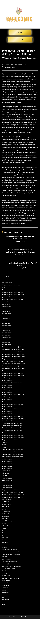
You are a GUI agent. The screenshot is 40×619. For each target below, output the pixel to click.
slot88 (4, 590)
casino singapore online (9, 561)
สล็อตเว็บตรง (5, 473)
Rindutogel (5, 514)
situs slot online (6, 595)
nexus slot (34, 180)
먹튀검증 (4, 547)
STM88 (4, 287)
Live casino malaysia (8, 568)
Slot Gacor (5, 571)
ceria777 (4, 509)
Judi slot (4, 540)
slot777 (8, 114)
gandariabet (6, 297)
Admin (7, 65)
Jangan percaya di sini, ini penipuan (13, 285)
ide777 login (5, 502)
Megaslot (5, 542)
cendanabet (6, 583)
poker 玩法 (5, 564)
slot (3, 597)
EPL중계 (4, 573)
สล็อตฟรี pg (5, 556)
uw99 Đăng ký (6, 559)
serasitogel (5, 516)
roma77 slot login (7, 521)
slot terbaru (5, 599)
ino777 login (5, 506)
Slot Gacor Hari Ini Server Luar (11, 578)
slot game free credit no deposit (12, 566)
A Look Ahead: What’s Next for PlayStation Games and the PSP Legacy (20, 251)
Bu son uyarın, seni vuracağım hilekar (13, 347)
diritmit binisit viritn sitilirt (9, 549)
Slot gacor (5, 525)
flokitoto (4, 442)
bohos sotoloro (6, 306)
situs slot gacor (6, 602)
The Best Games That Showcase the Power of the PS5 (20, 237)
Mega (4, 528)
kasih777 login (6, 504)
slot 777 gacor (6, 499)
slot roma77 (5, 518)
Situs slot (4, 523)
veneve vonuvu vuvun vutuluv (11, 552)
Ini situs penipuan (7, 378)
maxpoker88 (6, 580)
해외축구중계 (6, 511)
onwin (4, 321)
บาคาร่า (4, 475)
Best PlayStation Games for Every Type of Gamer (20, 264)
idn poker (5, 587)
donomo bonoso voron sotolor (11, 301)
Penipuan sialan (7, 478)
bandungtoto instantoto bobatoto (12, 449)
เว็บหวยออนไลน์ (6, 471)
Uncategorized (10, 67)
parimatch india (7, 282)
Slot (3, 530)
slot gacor (5, 545)
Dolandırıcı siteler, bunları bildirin (12, 382)
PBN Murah (5, 592)
